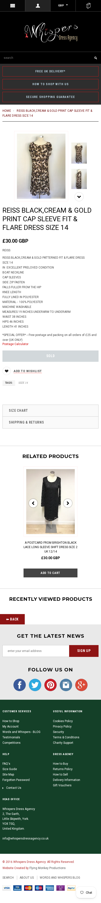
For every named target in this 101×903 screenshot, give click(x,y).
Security (58, 732)
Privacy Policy (62, 726)
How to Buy (60, 763)
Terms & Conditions (66, 737)
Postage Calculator (15, 344)
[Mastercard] (28, 888)
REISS (6, 250)
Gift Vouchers (62, 785)
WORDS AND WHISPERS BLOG (60, 877)
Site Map (8, 774)
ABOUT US (27, 877)
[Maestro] (39, 888)
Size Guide (9, 769)
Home (6, 110)
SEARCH (8, 877)
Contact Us (13, 788)
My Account (10, 726)
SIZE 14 (23, 382)
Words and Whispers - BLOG (21, 732)
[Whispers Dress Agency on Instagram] (64, 684)
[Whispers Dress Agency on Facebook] (19, 684)
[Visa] (6, 888)
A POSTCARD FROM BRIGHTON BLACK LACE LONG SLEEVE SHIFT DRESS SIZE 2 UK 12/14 (50, 547)
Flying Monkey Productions (47, 868)
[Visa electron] (17, 888)
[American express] (50, 888)
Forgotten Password (16, 780)
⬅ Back (12, 619)
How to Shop (10, 721)
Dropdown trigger (37, 5)
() (88, 5)
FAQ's (6, 763)
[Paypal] (71, 888)
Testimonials (11, 737)
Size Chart (18, 410)
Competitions (11, 743)
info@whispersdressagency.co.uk (25, 838)
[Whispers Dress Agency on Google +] (80, 684)
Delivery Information (66, 780)
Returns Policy (63, 769)
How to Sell (60, 774)
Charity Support (63, 743)
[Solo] (60, 888)
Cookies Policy (63, 721)
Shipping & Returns (26, 422)
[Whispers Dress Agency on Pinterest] (49, 684)
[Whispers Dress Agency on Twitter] (33, 684)
